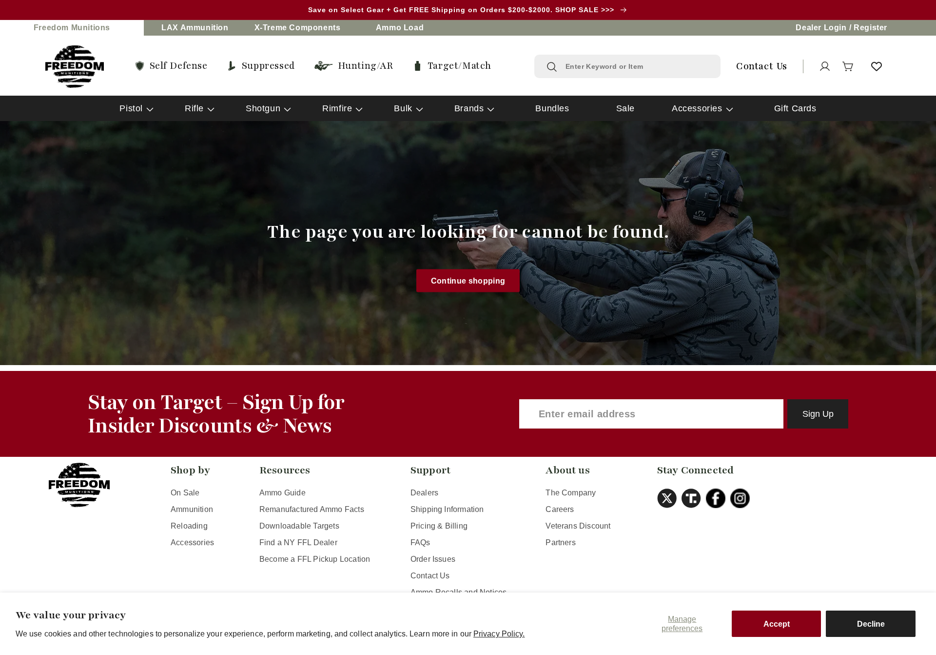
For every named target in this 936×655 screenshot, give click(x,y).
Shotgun (263, 108)
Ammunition (192, 509)
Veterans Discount (578, 526)
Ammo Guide (282, 493)
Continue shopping (468, 280)
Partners (561, 542)
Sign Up (818, 414)
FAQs (420, 542)
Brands (469, 108)
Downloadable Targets (299, 526)
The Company (571, 493)
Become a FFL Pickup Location (314, 559)
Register (870, 27)
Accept (776, 624)
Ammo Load (400, 27)
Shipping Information (447, 509)
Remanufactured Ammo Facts (311, 509)
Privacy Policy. (499, 634)
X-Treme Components (297, 27)
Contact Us (430, 576)
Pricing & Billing (439, 526)
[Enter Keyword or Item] (552, 67)
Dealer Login (821, 27)
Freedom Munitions (72, 27)
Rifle (194, 108)
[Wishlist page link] (876, 66)
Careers (560, 509)
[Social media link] (669, 498)
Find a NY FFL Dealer (298, 542)
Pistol (131, 108)
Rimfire (337, 108)
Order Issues (432, 559)
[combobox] (637, 66)
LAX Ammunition (194, 27)
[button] (848, 66)
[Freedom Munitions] (74, 66)
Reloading (189, 526)
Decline (871, 624)
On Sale (185, 493)
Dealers (424, 493)
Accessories (697, 108)
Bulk (403, 108)
